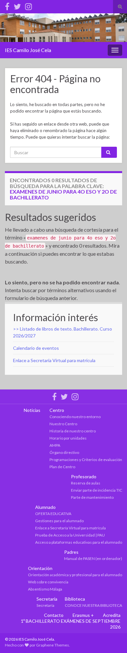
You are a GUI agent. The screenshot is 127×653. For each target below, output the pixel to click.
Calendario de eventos (36, 348)
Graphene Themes (52, 645)
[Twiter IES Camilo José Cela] (17, 5)
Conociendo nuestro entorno (75, 416)
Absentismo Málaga (45, 589)
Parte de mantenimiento (92, 497)
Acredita (111, 615)
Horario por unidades (68, 438)
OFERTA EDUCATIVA (53, 513)
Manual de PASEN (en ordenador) (93, 558)
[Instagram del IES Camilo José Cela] (28, 5)
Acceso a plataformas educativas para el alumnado (78, 542)
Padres (71, 552)
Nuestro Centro (63, 423)
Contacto (54, 615)
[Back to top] (112, 638)
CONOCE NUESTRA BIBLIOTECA (93, 605)
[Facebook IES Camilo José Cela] (7, 5)
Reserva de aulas (85, 483)
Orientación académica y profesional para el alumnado (75, 574)
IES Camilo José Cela (28, 50)
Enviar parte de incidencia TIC (96, 490)
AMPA (54, 445)
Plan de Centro (62, 466)
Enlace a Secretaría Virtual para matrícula (54, 360)
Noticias (32, 410)
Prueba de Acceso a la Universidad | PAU (70, 535)
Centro (56, 410)
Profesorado (83, 476)
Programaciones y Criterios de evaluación (85, 459)
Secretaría (46, 599)
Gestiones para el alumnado (59, 520)
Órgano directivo (64, 452)
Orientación (40, 568)
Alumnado (45, 507)
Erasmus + (83, 615)
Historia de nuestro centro (72, 431)
